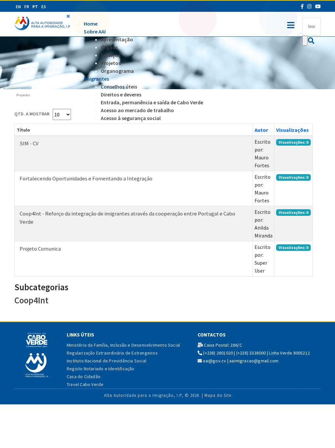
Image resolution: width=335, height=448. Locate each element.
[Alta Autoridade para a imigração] (42, 22)
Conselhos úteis (119, 86)
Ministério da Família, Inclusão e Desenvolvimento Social (123, 345)
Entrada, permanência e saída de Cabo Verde (152, 102)
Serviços (110, 55)
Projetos (111, 63)
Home (90, 23)
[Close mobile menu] (68, 15)
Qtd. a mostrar (31, 114)
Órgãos (109, 47)
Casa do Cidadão (83, 376)
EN (18, 7)
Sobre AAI (95, 31)
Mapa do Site (217, 395)
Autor (261, 130)
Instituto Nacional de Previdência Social (106, 361)
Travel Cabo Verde (85, 384)
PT (35, 7)
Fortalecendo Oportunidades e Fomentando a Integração (86, 178)
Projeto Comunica (40, 248)
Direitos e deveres (121, 94)
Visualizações (292, 130)
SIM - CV (29, 143)
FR (26, 7)
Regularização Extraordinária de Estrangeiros (112, 353)
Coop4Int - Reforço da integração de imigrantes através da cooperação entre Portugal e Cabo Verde (127, 217)
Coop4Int (31, 300)
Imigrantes (96, 78)
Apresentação (117, 39)
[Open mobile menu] (290, 24)
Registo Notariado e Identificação (100, 369)
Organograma (117, 71)
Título (23, 130)
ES (43, 7)
